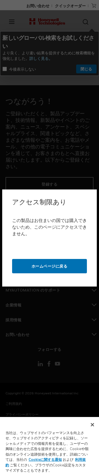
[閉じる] (92, 425)
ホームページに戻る (50, 266)
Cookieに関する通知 (45, 459)
